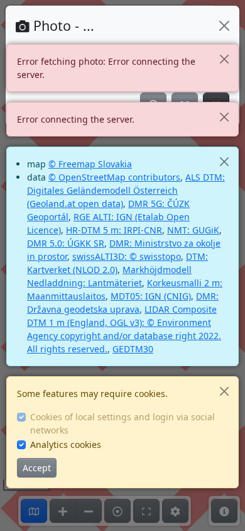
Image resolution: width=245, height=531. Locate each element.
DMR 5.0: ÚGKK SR (65, 243)
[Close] (224, 58)
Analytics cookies (65, 444)
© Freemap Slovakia (90, 164)
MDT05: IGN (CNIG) (151, 296)
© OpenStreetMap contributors (114, 177)
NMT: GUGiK (193, 230)
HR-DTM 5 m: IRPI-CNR (114, 230)
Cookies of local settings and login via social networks (122, 423)
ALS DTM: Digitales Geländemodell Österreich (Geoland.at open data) (126, 190)
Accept (37, 468)
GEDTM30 (132, 349)
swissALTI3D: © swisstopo (126, 256)
